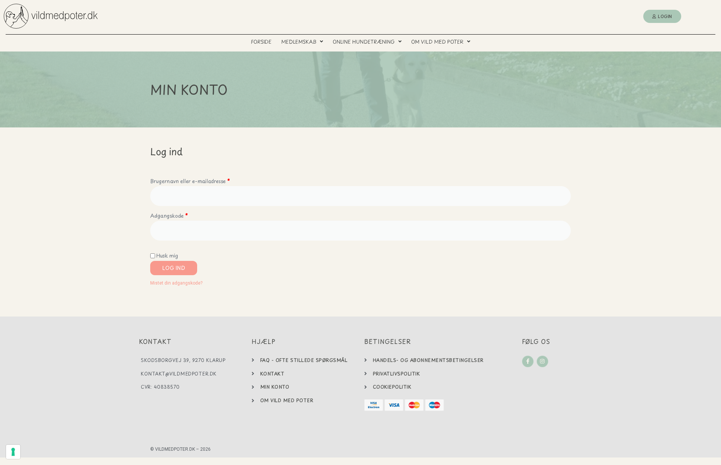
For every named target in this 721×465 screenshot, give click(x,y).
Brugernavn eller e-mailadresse (201, 180)
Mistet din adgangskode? (176, 283)
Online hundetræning (364, 41)
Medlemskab (298, 41)
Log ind (173, 268)
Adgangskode (180, 215)
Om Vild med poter (437, 41)
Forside (261, 41)
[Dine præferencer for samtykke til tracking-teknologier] (13, 452)
